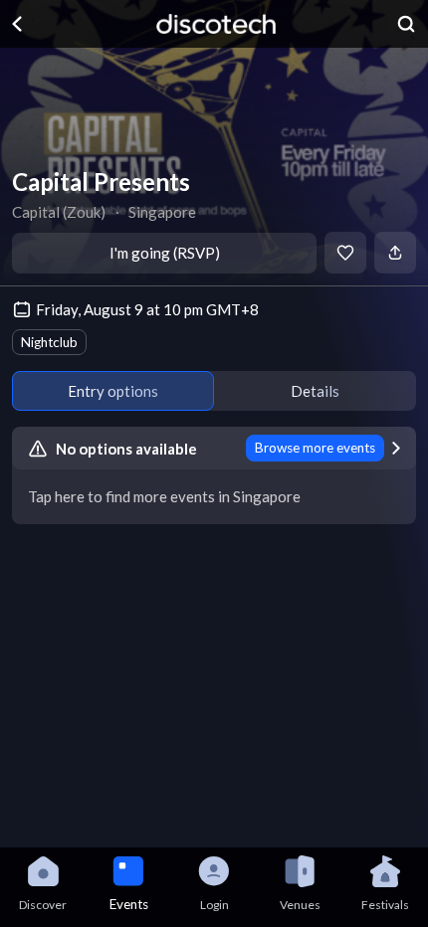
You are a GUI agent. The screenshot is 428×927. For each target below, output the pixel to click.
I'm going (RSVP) (164, 253)
